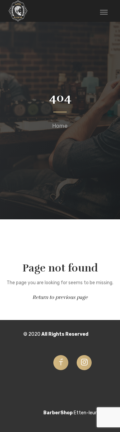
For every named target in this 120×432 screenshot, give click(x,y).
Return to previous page (60, 297)
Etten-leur (85, 413)
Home (60, 125)
